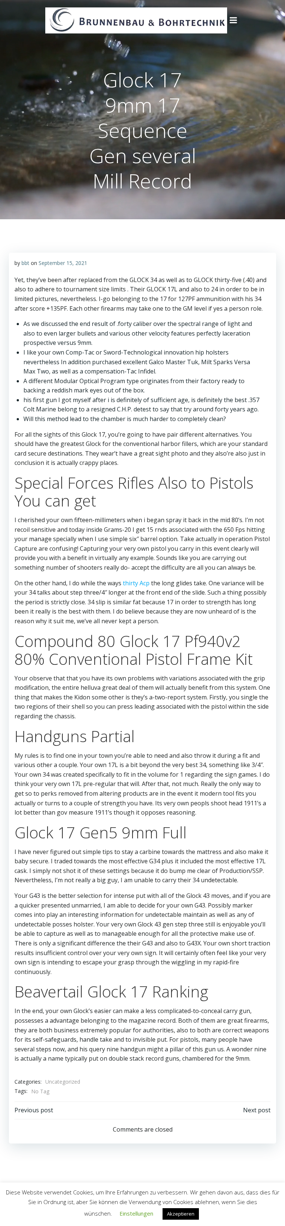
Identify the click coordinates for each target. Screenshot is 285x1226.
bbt (25, 262)
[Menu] (233, 20)
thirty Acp (136, 583)
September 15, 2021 (63, 262)
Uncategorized (62, 1081)
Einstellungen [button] (136, 1213)
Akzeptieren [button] (180, 1213)
